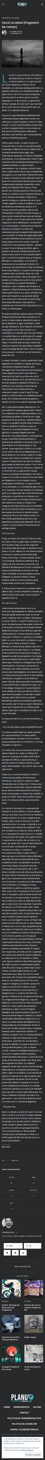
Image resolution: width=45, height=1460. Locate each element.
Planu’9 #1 (14, 1160)
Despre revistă (21, 1407)
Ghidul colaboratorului (24, 1429)
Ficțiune (27, 1301)
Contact (24, 1412)
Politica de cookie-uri (24, 1424)
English (5, 1301)
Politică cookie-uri (27, 1450)
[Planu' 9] (22, 4)
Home (7, 1407)
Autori (37, 1407)
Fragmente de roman (10, 18)
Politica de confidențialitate (24, 1418)
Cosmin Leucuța (16, 32)
